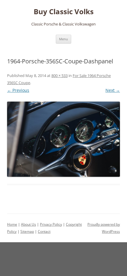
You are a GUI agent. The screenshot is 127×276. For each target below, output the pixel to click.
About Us (28, 224)
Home (12, 224)
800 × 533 (59, 75)
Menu (63, 39)
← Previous (18, 90)
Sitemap (27, 231)
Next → (112, 90)
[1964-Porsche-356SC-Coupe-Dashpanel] (63, 139)
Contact (44, 231)
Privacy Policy (51, 224)
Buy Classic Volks (64, 11)
